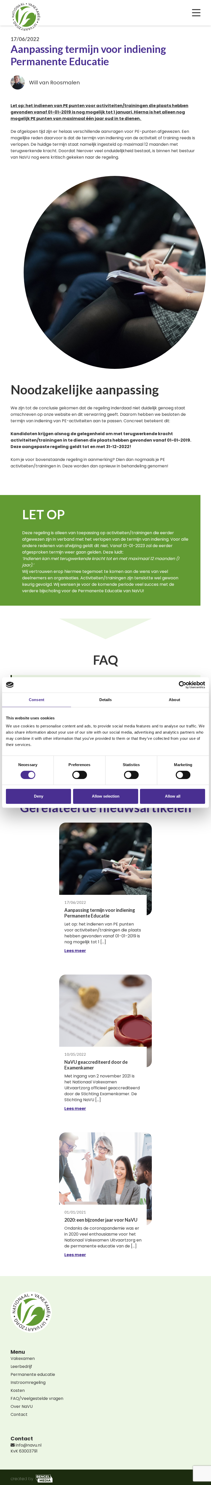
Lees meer (75, 951)
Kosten (18, 1390)
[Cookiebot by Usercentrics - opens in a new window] (182, 685)
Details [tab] (105, 699)
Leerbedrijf (21, 1366)
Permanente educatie (33, 1374)
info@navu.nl (28, 1445)
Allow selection (105, 796)
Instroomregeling (28, 1382)
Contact (19, 1414)
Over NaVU (22, 1406)
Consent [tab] (36, 699)
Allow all (172, 796)
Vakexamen (23, 1358)
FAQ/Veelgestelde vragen (37, 1398)
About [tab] (174, 699)
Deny (38, 796)
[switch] (79, 775)
